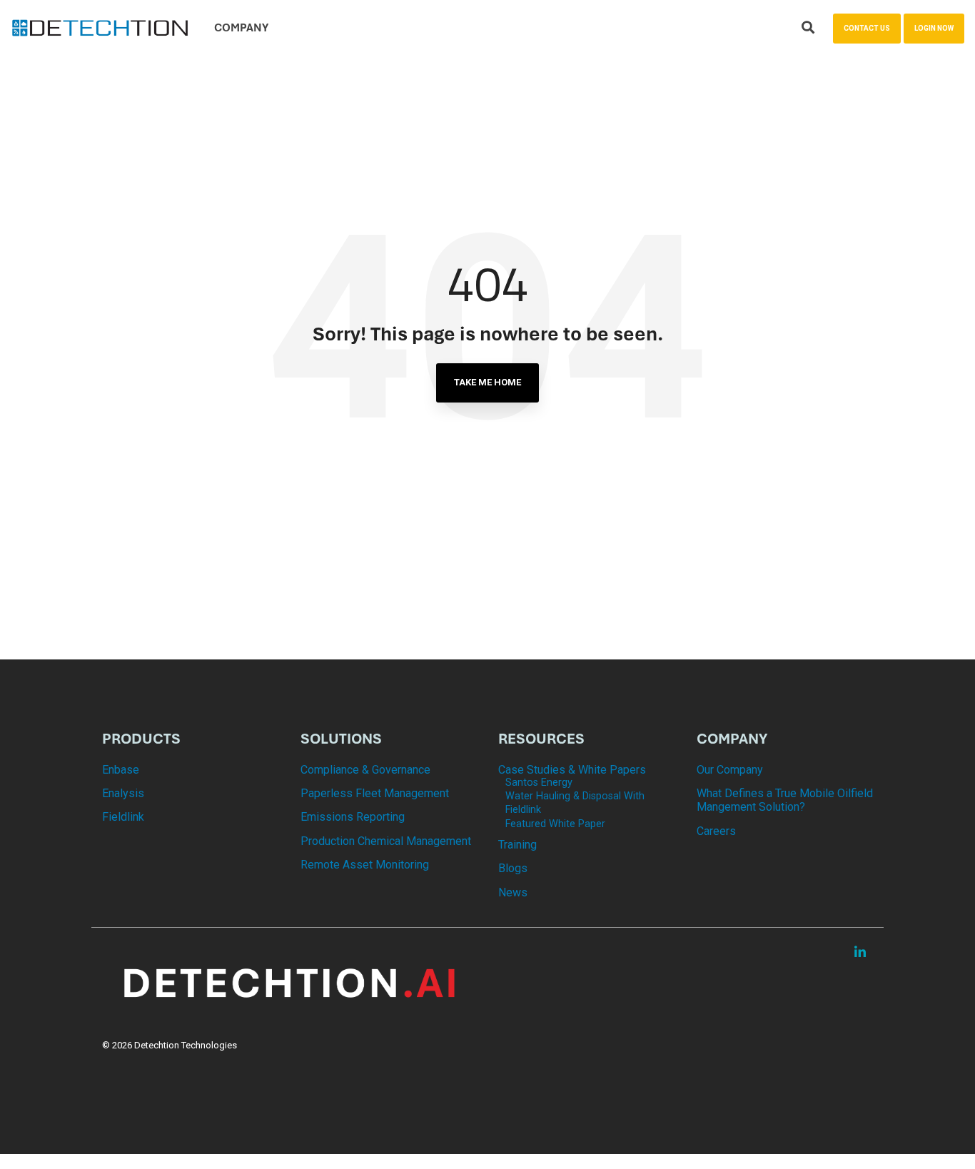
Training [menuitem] (517, 844)
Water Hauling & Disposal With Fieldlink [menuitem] (575, 803)
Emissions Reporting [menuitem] (352, 817)
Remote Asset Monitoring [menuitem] (364, 864)
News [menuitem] (512, 892)
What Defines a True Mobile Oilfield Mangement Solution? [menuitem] (785, 800)
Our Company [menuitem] (730, 769)
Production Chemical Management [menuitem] (385, 841)
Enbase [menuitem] (120, 769)
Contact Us (867, 28)
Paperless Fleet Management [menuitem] (374, 793)
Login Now (934, 28)
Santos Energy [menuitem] (538, 782)
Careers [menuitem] (716, 831)
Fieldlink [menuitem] (123, 817)
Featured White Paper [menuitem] (555, 824)
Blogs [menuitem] (512, 868)
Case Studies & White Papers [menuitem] (572, 769)
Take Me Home (487, 382)
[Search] (808, 29)
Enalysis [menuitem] (123, 793)
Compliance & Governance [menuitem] (365, 769)
